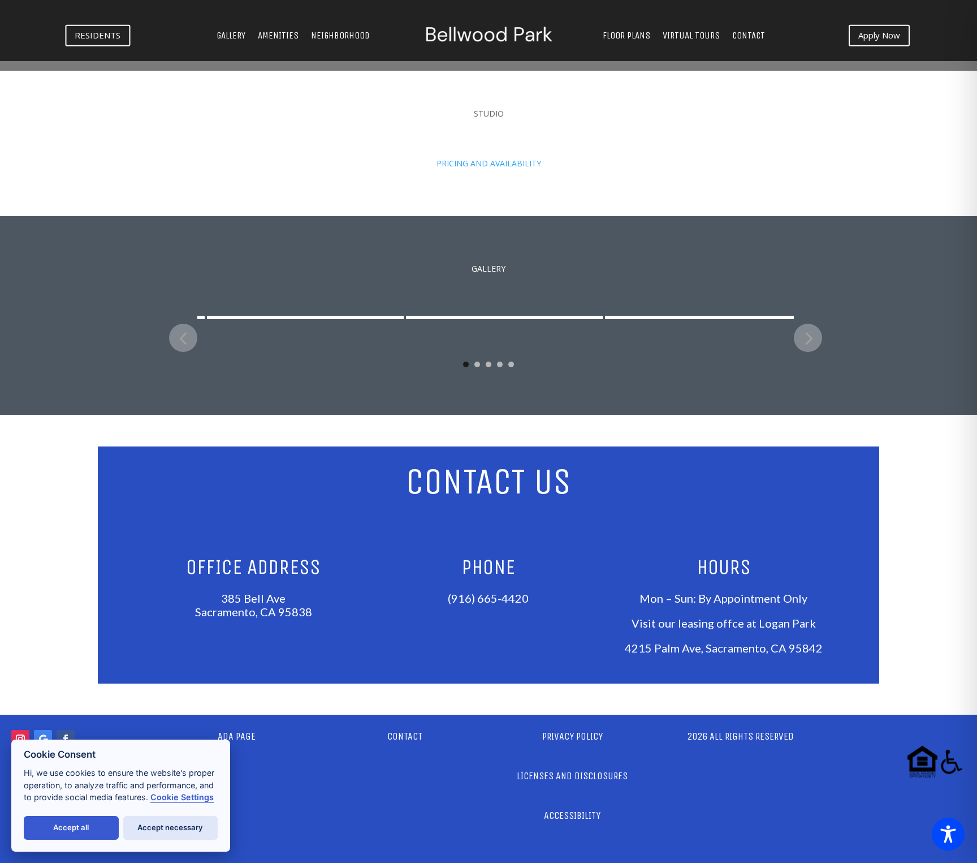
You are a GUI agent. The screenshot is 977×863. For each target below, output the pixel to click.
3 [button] (488, 364)
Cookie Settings (182, 797)
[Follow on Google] (43, 739)
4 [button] (500, 364)
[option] (296, 307)
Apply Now (879, 35)
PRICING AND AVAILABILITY (488, 163)
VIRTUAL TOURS (691, 36)
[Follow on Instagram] (20, 739)
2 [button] (477, 364)
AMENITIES (278, 36)
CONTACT (748, 36)
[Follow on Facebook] (66, 739)
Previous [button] (183, 338)
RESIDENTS (97, 35)
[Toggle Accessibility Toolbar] (948, 834)
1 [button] (466, 364)
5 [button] (511, 364)
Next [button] (808, 338)
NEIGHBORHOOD (340, 36)
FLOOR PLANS (626, 36)
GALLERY (231, 36)
